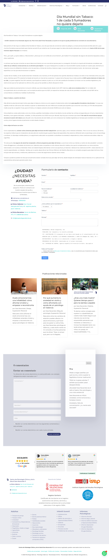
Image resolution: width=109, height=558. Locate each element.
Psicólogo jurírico (37, 533)
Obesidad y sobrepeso (39, 529)
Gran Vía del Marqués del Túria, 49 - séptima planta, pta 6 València (23, 206)
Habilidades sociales (38, 521)
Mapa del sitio (78, 551)
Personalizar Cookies (66, 551)
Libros (84, 5)
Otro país (45, 193)
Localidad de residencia (76, 188)
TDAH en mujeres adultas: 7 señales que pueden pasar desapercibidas (79, 382)
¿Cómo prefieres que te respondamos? (52, 204)
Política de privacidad (33, 551)
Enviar (45, 257)
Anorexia (15, 532)
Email (43, 182)
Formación (75, 5)
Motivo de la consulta (47, 197)
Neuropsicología (37, 527)
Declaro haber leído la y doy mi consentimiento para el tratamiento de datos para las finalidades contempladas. (70, 251)
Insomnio (35, 525)
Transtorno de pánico (39, 535)
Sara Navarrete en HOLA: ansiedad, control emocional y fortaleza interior (79, 398)
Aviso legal (44, 551)
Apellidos (73, 175)
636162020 (15, 1)
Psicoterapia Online (54, 554)
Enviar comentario (54, 434)
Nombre (44, 175)
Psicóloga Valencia (31, 554)
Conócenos (22, 5)
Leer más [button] (70, 469)
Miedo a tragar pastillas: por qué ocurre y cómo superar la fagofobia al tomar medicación (80, 375)
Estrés (34, 514)
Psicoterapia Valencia (67, 554)
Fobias (34, 519)
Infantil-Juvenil (41, 5)
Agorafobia (15, 530)
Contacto (100, 5)
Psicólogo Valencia (42, 554)
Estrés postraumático (39, 516)
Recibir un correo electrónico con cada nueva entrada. (34, 430)
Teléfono (44, 210)
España (45, 190)
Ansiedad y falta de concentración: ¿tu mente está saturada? (80, 405)
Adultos (31, 5)
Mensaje (44, 217)
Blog (67, 5)
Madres (90, 306)
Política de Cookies (53, 551)
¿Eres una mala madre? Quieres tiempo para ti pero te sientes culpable (84, 300)
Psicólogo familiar (38, 531)
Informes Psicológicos (56, 5)
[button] (97, 462)
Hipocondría (36, 523)
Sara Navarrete (20, 308)
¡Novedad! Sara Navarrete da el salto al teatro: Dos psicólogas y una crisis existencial (80, 390)
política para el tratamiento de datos (62, 251)
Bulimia (14, 534)
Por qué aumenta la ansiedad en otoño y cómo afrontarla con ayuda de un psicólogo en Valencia (53, 303)
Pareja (29, 308)
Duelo (14, 538)
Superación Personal (20, 311)
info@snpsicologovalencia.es (22, 218)
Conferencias (92, 5)
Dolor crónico (16, 536)
